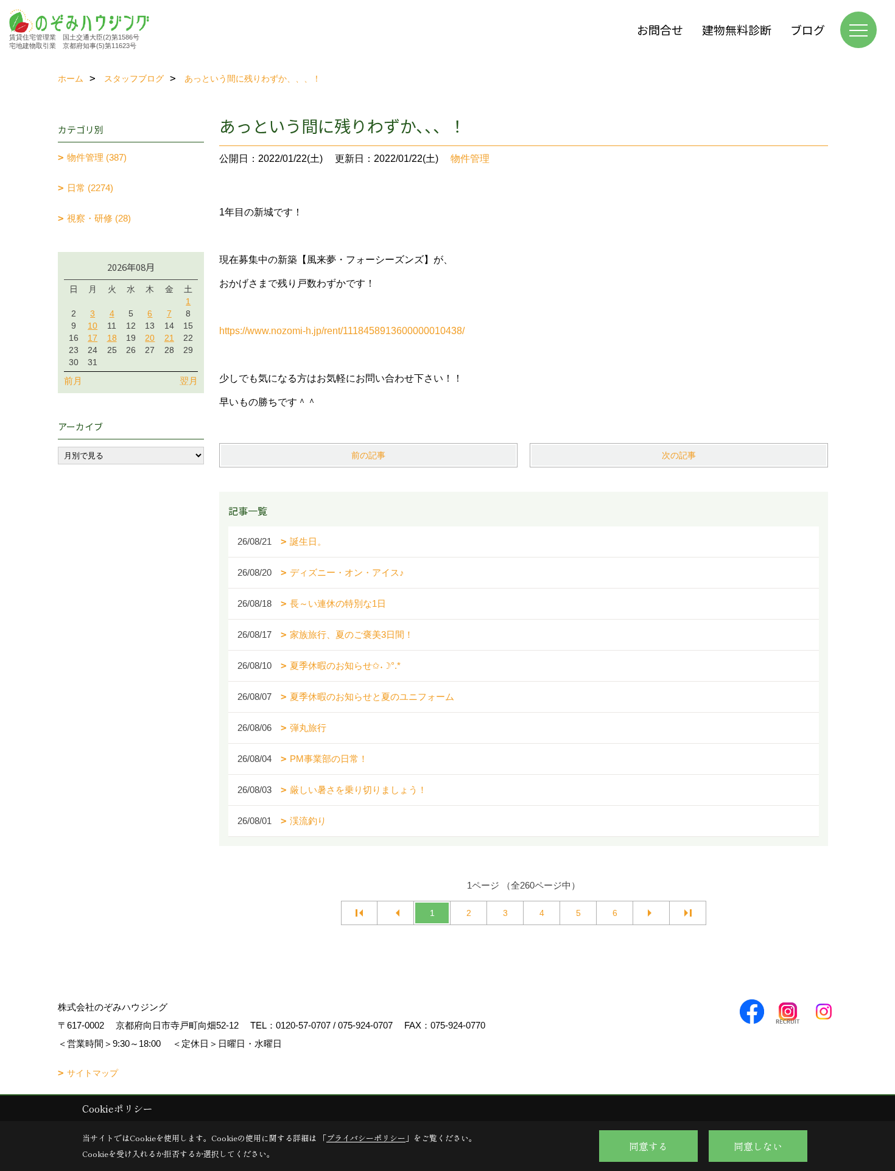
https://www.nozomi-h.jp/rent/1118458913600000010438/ (342, 331)
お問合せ (660, 29)
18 (112, 338)
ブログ (807, 29)
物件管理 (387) (97, 157)
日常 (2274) (90, 188)
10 (92, 325)
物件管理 (470, 158)
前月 (73, 381)
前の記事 (368, 455)
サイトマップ (92, 1073)
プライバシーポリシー (365, 1138)
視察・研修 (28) (99, 218)
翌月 (189, 381)
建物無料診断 (736, 29)
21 (169, 338)
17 (92, 338)
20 (150, 338)
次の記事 (679, 455)
